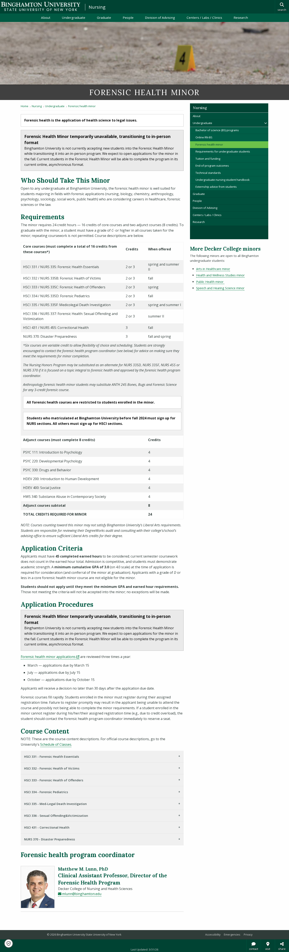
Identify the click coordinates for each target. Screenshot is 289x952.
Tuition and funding (207, 159)
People (128, 17)
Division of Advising (160, 17)
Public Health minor (210, 282)
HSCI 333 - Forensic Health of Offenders (53, 780)
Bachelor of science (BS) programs (217, 130)
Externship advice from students (216, 187)
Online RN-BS (203, 137)
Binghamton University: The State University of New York (40, 6)
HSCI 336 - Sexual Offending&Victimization (56, 816)
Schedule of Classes (55, 744)
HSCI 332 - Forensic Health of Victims (51, 768)
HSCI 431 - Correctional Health (46, 827)
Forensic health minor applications (50, 656)
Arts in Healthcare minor (213, 269)
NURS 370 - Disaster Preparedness (49, 839)
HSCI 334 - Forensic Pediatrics (46, 792)
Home (24, 106)
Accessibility (212, 934)
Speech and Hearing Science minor (220, 288)
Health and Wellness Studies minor (220, 275)
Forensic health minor (82, 106)
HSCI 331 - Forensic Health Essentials (51, 757)
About (45, 17)
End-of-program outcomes (212, 165)
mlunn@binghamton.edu (81, 893)
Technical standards (208, 173)
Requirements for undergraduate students (222, 151)
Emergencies (232, 934)
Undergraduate (73, 17)
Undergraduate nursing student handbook (222, 180)
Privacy (248, 934)
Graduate (104, 17)
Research (241, 17)
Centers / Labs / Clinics (204, 17)
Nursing (97, 7)
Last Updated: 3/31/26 (144, 949)
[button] (8, 943)
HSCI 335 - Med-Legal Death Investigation (55, 804)
